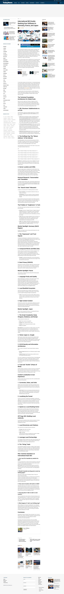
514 (14, 25)
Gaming (4, 71)
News (4, 90)
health (14, 124)
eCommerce (40, 584)
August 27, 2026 (20, 558)
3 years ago (11, 34)
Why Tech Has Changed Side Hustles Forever (29, 566)
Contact (60, 0)
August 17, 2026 (37, 74)
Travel (4, 108)
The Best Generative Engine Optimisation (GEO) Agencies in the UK (51, 23)
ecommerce (13, 122)
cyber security (6, 121)
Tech (20, 18)
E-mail (24, 579)
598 (14, 40)
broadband (5, 118)
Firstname (24, 582)
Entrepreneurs (5, 63)
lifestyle (7, 127)
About (54, 0)
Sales (4, 98)
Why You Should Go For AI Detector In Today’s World (12, 23)
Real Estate (8, 133)
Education (5, 56)
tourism (12, 136)
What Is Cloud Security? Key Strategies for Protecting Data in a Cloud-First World (25, 73)
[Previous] (28, 79)
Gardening (5, 73)
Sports (4, 103)
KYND (4, 127)
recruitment (12, 133)
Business (4, 46)
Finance (4, 68)
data (9, 121)
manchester (11, 127)
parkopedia (5, 130)
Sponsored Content (6, 100)
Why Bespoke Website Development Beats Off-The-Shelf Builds (51, 51)
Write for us (57, 0)
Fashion (4, 66)
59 (9, 29)
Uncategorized (5, 110)
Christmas (5, 119)
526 (39, 555)
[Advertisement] (32, 11)
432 (14, 34)
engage (5, 124)
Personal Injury (10, 130)
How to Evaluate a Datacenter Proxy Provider (36, 72)
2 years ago (11, 25)
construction (13, 119)
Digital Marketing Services (7, 122)
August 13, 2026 (36, 555)
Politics (4, 95)
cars (12, 118)
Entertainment (5, 61)
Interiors (4, 78)
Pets (4, 93)
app (5, 116)
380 (31, 556)
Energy (4, 58)
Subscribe (25, 589)
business (9, 118)
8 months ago (6, 29)
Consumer (5, 51)
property (5, 133)
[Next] (29, 79)
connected (9, 119)
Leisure (4, 81)
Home (18, 18)
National (4, 88)
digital (12, 121)
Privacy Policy (5, 582)
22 (23, 558)
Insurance (5, 76)
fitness (11, 124)
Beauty (12, 116)
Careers (4, 48)
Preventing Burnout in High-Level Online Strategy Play (51, 40)
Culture (4, 53)
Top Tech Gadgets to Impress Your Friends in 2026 (21, 566)
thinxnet (9, 136)
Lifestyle (4, 83)
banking (9, 116)
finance (8, 124)
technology (5, 136)
